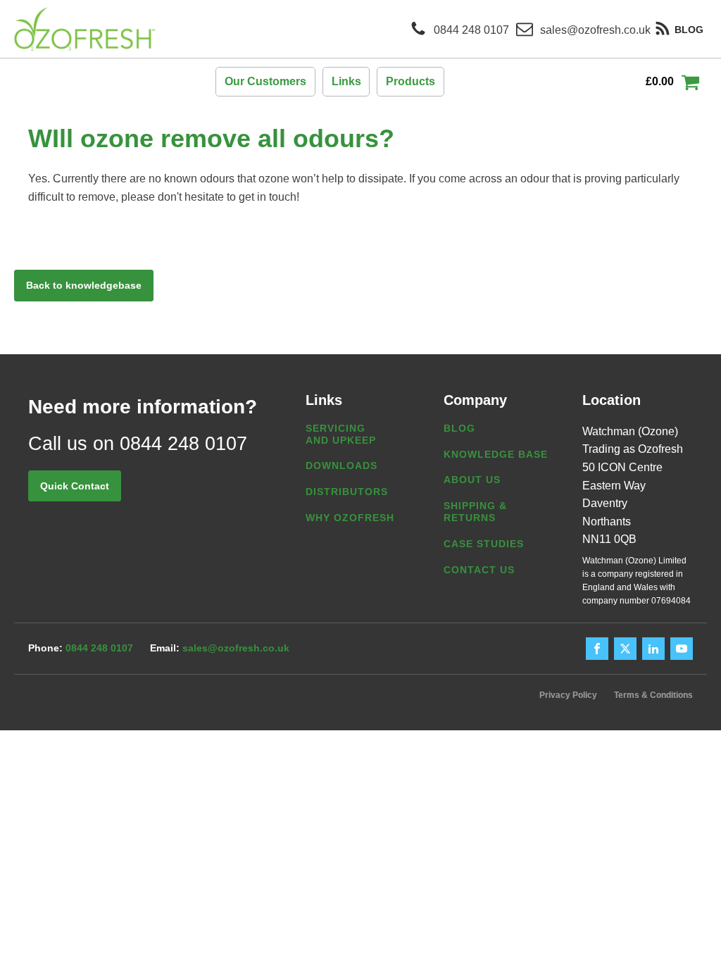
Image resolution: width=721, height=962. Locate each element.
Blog (459, 428)
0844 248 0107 (99, 648)
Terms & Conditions (653, 695)
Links (346, 81)
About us (472, 479)
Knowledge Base (496, 454)
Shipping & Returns (475, 511)
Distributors (347, 491)
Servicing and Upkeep (341, 434)
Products (410, 81)
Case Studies (484, 543)
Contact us (479, 569)
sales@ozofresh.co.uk (235, 648)
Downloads (341, 465)
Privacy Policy (568, 695)
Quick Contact (74, 486)
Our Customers (265, 81)
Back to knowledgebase (84, 285)
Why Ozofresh (350, 517)
